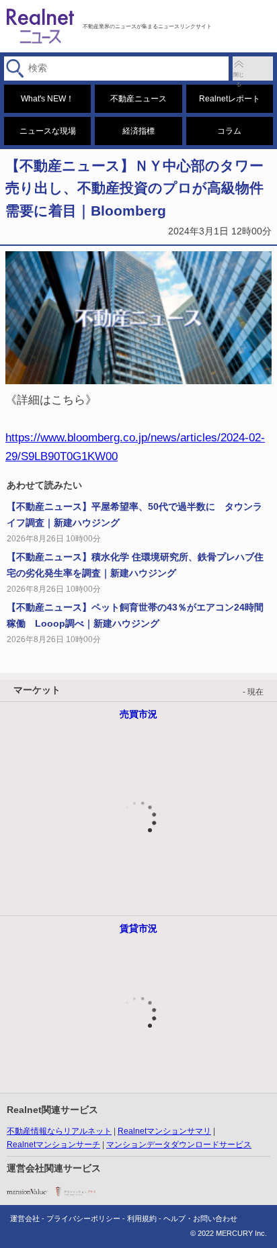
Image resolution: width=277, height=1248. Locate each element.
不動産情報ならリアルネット (59, 1131)
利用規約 (142, 1218)
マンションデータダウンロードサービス (178, 1144)
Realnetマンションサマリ (164, 1131)
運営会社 (25, 1218)
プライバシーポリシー (83, 1218)
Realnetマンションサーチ (53, 1144)
